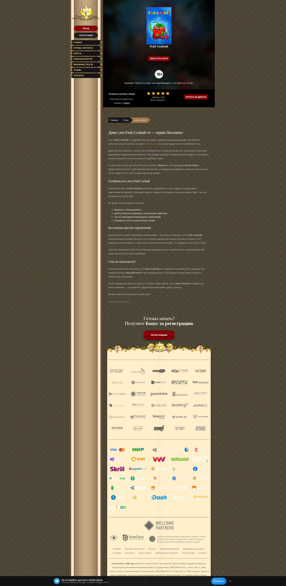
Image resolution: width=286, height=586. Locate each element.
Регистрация (86, 35)
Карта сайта (145, 552)
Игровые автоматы (83, 48)
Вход (86, 28)
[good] (163, 93)
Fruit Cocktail (140, 120)
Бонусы (77, 53)
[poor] (153, 93)
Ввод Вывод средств (83, 65)
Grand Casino (151, 143)
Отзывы (77, 70)
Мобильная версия (83, 59)
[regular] (158, 93)
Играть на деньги (196, 97)
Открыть (219, 581)
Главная (78, 42)
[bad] (148, 93)
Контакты (79, 76)
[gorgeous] (167, 93)
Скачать (203, 552)
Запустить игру (159, 58)
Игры (126, 120)
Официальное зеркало (166, 552)
